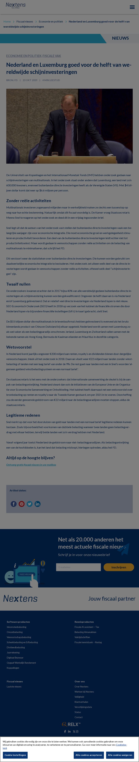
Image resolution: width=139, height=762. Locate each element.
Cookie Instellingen (15, 755)
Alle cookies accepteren (89, 755)
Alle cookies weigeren (120, 755)
